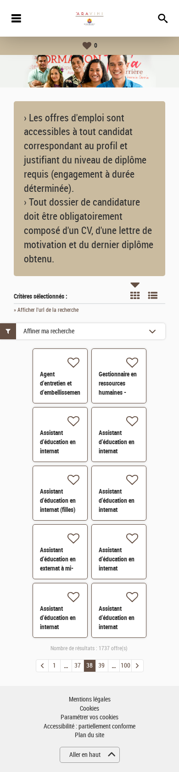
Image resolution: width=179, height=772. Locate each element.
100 (125, 665)
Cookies (89, 708)
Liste (152, 295)
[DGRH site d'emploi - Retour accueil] (89, 18)
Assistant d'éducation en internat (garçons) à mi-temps (117, 568)
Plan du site (89, 735)
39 (101, 665)
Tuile (134, 295)
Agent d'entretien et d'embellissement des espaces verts (61, 392)
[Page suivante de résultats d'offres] (137, 666)
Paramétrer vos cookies (89, 717)
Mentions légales (90, 699)
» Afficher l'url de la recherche (46, 310)
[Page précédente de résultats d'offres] (42, 666)
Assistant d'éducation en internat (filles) (58, 500)
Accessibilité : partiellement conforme (89, 726)
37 (77, 665)
